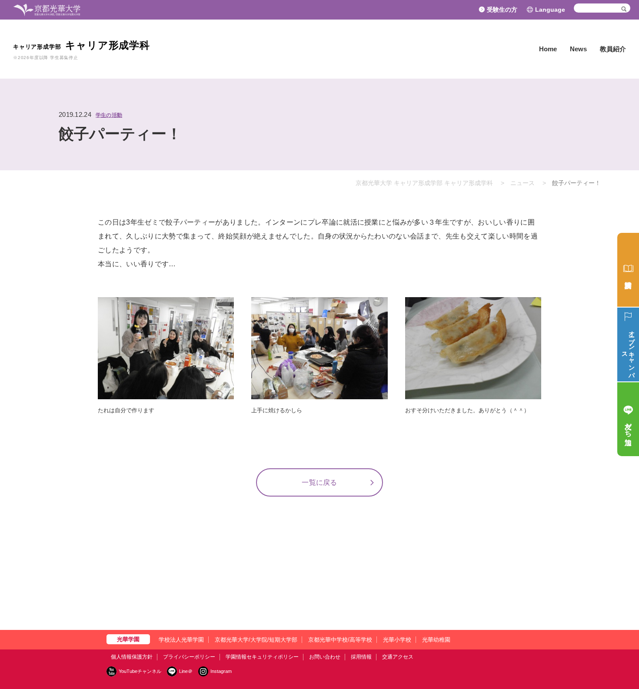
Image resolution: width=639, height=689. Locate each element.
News (578, 49)
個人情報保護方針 (132, 657)
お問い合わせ (324, 657)
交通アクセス (397, 657)
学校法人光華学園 (181, 639)
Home (548, 49)
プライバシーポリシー (189, 657)
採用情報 (361, 657)
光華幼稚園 (436, 639)
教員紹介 (613, 49)
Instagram (221, 671)
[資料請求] (628, 270)
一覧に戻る (319, 482)
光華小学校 (397, 639)
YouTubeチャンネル (140, 671)
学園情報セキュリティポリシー (262, 657)
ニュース (522, 182)
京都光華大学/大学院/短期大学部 (256, 639)
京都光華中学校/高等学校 (340, 639)
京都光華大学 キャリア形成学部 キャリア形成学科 (424, 182)
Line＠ (186, 671)
